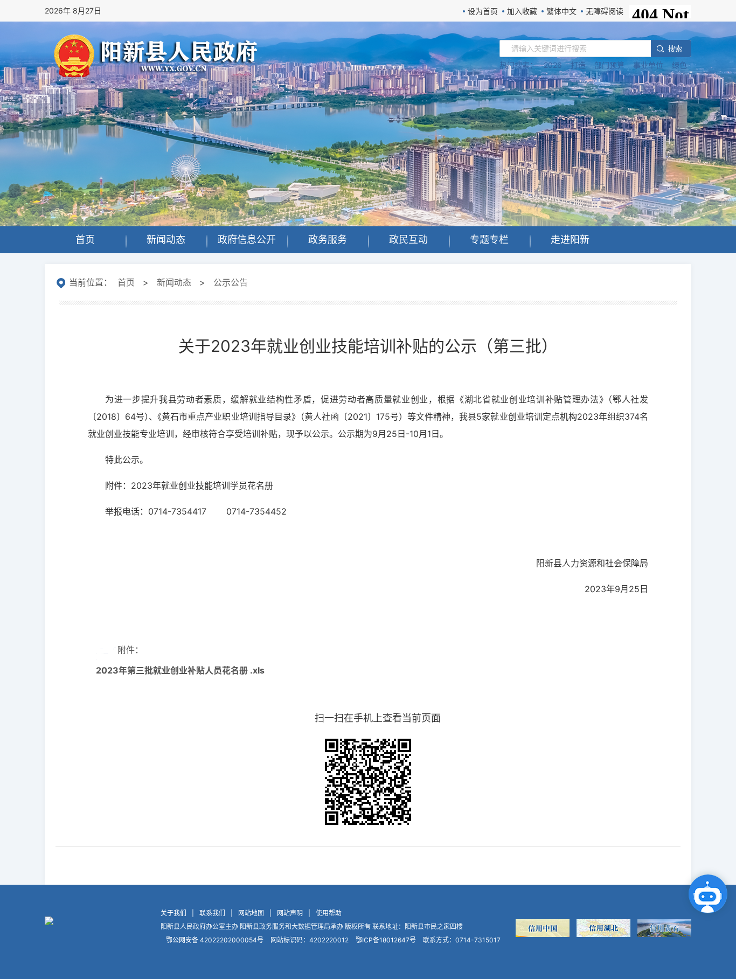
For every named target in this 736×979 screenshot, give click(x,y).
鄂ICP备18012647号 (386, 940)
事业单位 (648, 65)
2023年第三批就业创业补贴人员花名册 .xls (180, 670)
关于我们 (173, 913)
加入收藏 (522, 11)
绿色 (679, 65)
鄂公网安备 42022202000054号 (214, 940)
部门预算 (609, 65)
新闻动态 (174, 282)
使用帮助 (329, 913)
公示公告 (230, 282)
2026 (553, 65)
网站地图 (251, 913)
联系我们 (212, 913)
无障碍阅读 (604, 11)
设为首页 (483, 11)
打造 (578, 65)
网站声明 (290, 913)
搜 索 (674, 48)
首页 (126, 282)
